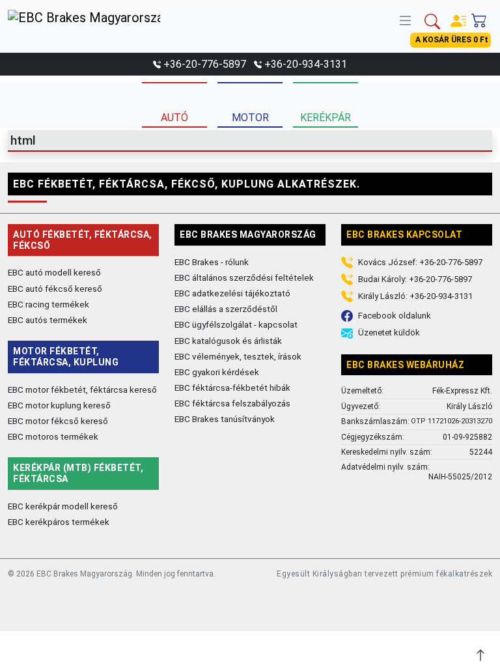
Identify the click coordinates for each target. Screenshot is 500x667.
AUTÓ (174, 117)
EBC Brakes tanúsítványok (224, 419)
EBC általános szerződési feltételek (244, 277)
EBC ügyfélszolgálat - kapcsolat (236, 324)
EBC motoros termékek (53, 436)
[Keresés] (432, 20)
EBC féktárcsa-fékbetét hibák (232, 387)
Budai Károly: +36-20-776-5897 (415, 279)
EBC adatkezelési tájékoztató (232, 293)
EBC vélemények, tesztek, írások (237, 356)
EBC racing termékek (48, 304)
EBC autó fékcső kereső (55, 288)
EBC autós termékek (47, 320)
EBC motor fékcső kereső (58, 421)
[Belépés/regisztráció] (458, 18)
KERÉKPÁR (325, 117)
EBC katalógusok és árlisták (228, 340)
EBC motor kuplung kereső (59, 405)
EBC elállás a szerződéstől (225, 309)
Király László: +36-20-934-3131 (415, 296)
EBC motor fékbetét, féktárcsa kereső (82, 389)
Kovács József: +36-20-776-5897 (420, 262)
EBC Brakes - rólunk (211, 262)
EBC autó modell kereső (54, 272)
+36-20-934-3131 (305, 64)
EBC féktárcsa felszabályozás (232, 403)
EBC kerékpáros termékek (58, 522)
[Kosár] (479, 17)
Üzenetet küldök (389, 332)
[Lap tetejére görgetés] (482, 653)
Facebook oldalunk (394, 315)
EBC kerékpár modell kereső (63, 506)
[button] (408, 19)
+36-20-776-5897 (204, 64)
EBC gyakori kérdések (216, 372)
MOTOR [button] (250, 117)
